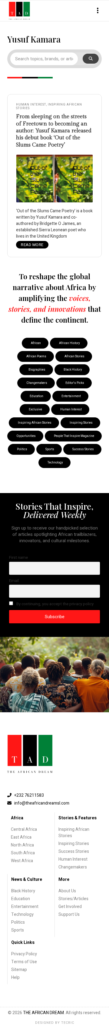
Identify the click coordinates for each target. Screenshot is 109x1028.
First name (18, 558)
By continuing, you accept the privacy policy (54, 604)
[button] (97, 11)
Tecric (67, 1022)
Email (14, 581)
